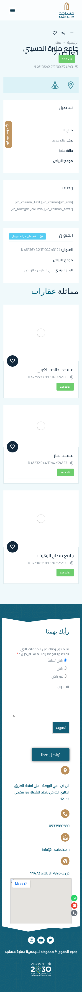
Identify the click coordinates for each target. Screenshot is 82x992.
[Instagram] (31, 940)
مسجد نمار (64, 455)
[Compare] (72, 33)
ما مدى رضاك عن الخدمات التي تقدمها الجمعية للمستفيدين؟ (43, 651)
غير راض (57, 676)
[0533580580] (65, 813)
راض (60, 668)
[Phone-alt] (74, 913)
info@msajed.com (55, 849)
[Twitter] (50, 940)
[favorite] (55, 33)
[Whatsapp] (74, 898)
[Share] (65, 33)
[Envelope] (74, 905)
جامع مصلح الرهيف (55, 555)
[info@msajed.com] (65, 837)
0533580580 (59, 825)
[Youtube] (41, 940)
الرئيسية (73, 42)
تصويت (61, 727)
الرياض (58, 160)
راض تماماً (55, 660)
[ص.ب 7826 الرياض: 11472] (65, 861)
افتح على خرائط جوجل (24, 236)
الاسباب (62, 686)
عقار (58, 42)
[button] (12, 10)
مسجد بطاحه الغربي (55, 369)
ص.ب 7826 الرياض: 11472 (49, 873)
